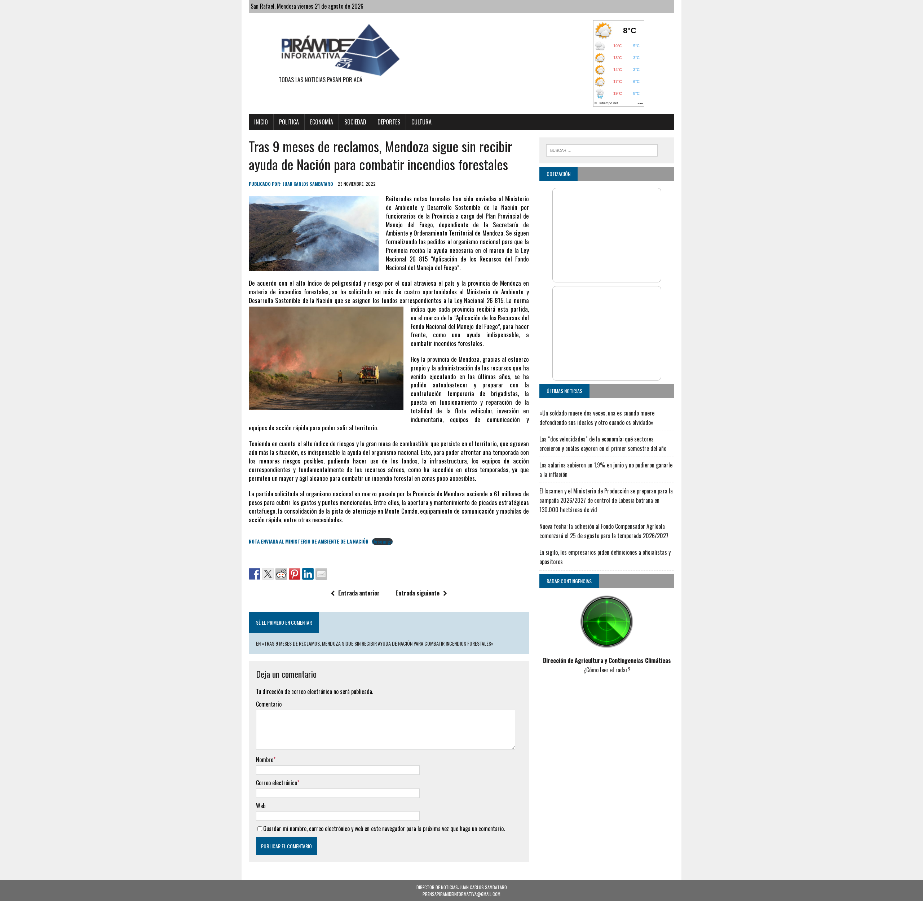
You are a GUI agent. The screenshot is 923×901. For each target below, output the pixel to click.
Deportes (388, 122)
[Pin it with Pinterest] (294, 574)
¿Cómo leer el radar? (607, 669)
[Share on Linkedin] (308, 574)
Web (260, 805)
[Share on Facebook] (254, 574)
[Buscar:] (602, 149)
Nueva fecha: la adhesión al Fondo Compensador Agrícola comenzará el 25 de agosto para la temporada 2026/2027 (603, 531)
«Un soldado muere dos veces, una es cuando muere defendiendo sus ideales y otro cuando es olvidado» (596, 418)
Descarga (382, 541)
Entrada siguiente (418, 593)
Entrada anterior (359, 593)
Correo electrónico (276, 782)
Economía (321, 122)
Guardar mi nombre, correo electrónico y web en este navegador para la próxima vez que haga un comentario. (384, 828)
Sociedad (355, 122)
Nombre (264, 759)
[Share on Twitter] (268, 574)
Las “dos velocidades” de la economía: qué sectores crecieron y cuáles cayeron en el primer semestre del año (602, 444)
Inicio (261, 122)
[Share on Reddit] (281, 574)
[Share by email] (321, 574)
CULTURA (421, 122)
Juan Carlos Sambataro (308, 184)
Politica (289, 122)
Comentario (269, 704)
